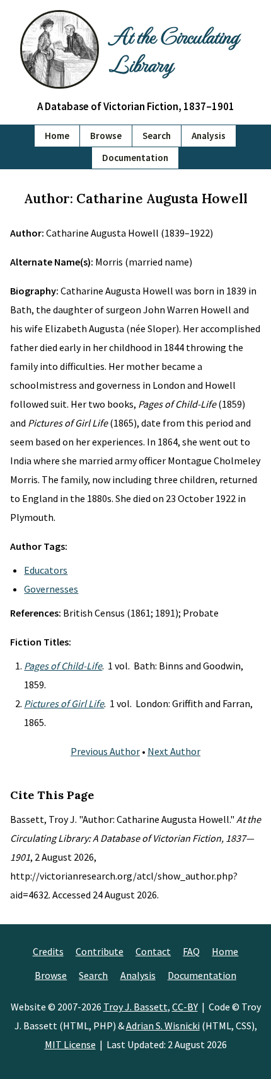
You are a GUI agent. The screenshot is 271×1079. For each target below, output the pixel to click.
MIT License (70, 1044)
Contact (153, 951)
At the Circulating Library (173, 49)
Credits (48, 951)
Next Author (173, 751)
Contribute (100, 951)
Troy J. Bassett (135, 1006)
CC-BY (185, 1006)
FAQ (191, 951)
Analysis (209, 136)
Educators (45, 570)
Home (57, 136)
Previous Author (105, 751)
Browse (106, 136)
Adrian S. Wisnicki (163, 1025)
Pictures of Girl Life (64, 703)
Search (156, 136)
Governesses (51, 589)
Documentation (135, 158)
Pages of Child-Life (63, 665)
